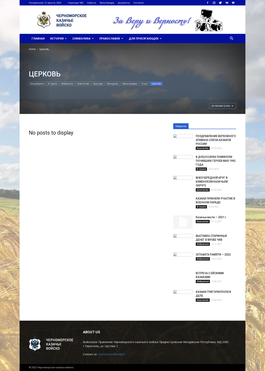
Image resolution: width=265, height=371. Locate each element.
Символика (81, 38)
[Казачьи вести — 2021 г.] (183, 222)
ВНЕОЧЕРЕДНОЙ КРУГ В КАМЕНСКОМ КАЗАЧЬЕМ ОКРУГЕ (212, 181)
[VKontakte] (227, 2)
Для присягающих (143, 38)
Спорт (144, 83)
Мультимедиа (107, 2)
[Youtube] (233, 2)
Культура (98, 83)
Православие (109, 38)
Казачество (83, 83)
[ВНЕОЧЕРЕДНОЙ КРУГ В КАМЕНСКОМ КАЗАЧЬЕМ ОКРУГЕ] (183, 182)
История (57, 38)
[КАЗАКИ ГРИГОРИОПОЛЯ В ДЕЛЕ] (183, 297)
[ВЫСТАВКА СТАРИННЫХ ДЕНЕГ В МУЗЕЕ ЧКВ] (183, 241)
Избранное (67, 83)
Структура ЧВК (75, 2)
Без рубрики (37, 83)
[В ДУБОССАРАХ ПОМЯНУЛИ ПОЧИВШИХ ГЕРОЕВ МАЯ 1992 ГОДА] (183, 162)
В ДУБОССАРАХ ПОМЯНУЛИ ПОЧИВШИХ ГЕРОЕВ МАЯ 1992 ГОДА (216, 160)
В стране (52, 83)
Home (32, 49)
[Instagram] (214, 2)
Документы (124, 2)
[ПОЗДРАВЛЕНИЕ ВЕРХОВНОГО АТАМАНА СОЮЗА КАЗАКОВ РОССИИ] (183, 141)
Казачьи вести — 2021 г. (211, 217)
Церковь (156, 83)
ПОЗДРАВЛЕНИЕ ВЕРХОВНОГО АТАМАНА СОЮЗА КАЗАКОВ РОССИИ (216, 140)
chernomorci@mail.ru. (111, 354)
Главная (38, 38)
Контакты (139, 2)
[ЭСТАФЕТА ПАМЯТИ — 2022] (183, 259)
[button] (231, 38)
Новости (91, 2)
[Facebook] (207, 2)
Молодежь (113, 83)
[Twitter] (220, 2)
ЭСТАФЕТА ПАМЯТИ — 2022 (213, 254)
